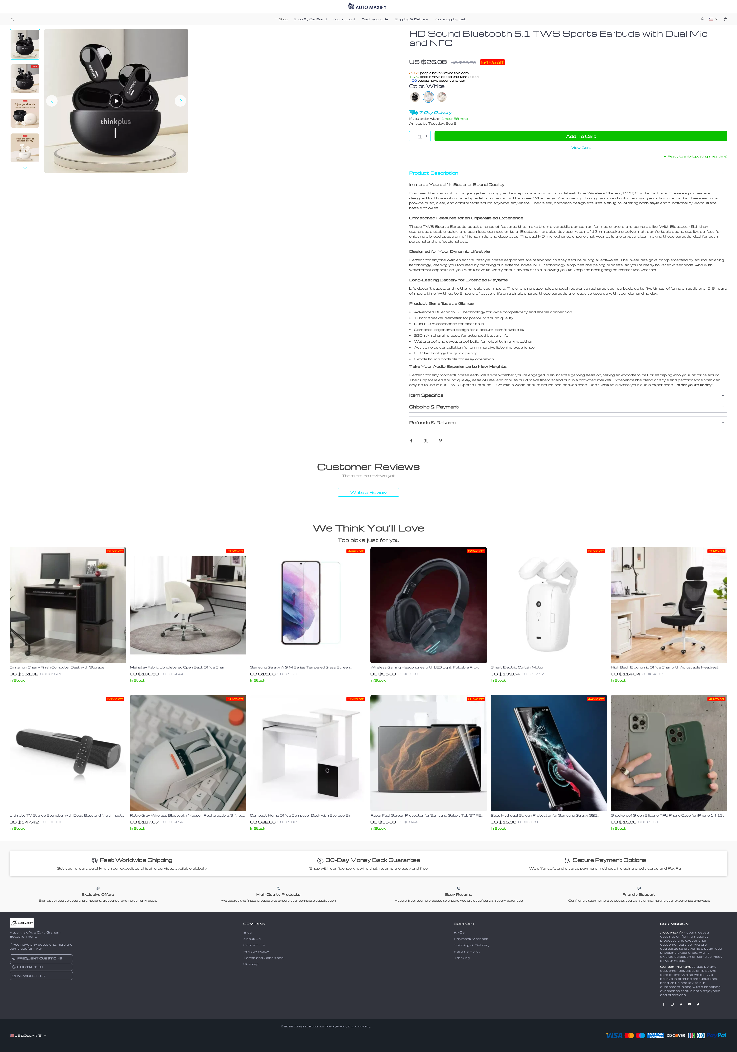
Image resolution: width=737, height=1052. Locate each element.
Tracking (462, 958)
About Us (252, 939)
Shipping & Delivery (411, 19)
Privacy (341, 1026)
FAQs (459, 932)
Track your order (375, 19)
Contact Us (254, 945)
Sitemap (251, 964)
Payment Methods (471, 939)
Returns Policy (467, 951)
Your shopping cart (450, 19)
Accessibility (360, 1026)
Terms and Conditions (263, 958)
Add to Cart (581, 136)
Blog (247, 932)
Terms (330, 1026)
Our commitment (675, 966)
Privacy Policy (256, 951)
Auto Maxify (671, 932)
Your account (344, 19)
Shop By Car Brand (310, 19)
